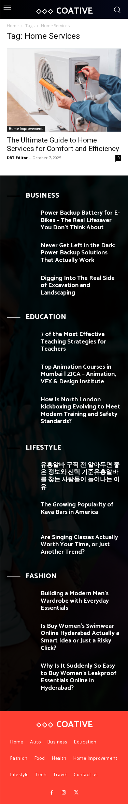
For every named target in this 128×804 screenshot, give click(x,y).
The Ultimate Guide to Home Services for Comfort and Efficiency (63, 144)
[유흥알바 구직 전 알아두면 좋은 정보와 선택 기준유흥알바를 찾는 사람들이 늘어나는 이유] (21, 472)
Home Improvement (26, 128)
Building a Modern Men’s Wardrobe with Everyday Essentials (75, 600)
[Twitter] (76, 793)
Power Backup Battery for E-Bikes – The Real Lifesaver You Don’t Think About (80, 220)
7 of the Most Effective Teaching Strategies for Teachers (73, 341)
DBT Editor (17, 157)
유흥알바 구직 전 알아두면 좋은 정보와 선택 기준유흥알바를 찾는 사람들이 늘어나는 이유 (80, 476)
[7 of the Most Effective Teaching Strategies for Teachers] (21, 342)
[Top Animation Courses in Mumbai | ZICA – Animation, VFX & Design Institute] (21, 374)
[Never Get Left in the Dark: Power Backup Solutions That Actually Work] (21, 253)
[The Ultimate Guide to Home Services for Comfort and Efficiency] (64, 90)
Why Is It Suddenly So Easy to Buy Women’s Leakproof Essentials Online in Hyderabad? (78, 677)
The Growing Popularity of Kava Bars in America (77, 508)
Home (13, 26)
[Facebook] (51, 793)
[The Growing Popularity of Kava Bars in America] (21, 512)
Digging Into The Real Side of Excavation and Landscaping (78, 285)
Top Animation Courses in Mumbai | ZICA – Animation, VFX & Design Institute (78, 374)
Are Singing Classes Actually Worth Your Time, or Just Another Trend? (79, 544)
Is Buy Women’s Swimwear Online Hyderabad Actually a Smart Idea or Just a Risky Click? (80, 637)
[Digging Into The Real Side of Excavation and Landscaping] (21, 286)
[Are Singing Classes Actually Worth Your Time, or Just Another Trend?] (21, 545)
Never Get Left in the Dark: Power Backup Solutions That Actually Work (78, 252)
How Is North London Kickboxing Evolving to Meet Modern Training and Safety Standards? (80, 411)
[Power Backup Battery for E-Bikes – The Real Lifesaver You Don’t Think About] (21, 220)
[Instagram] (64, 793)
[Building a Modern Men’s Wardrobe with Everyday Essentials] (21, 601)
